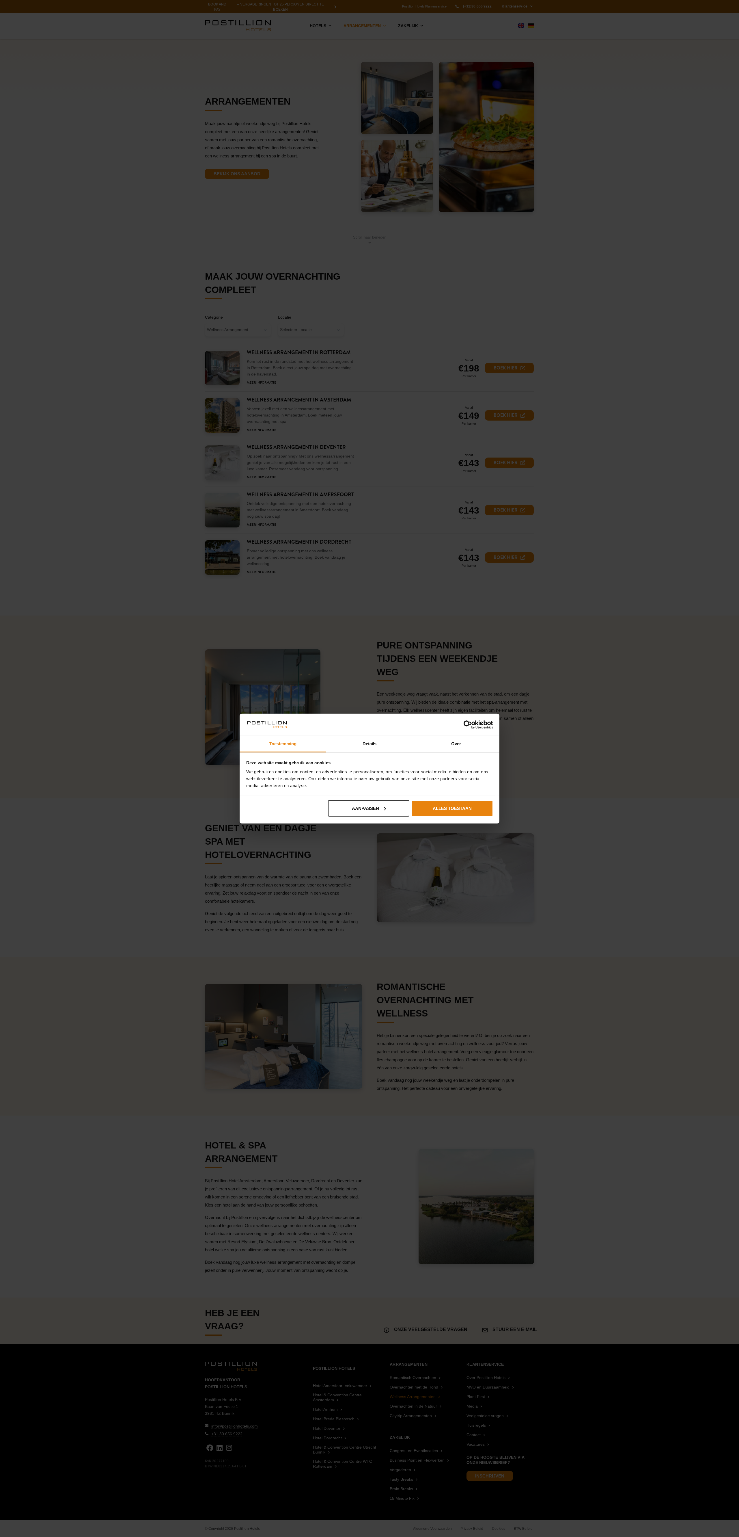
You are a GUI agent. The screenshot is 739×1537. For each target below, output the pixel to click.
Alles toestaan (452, 808)
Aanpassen (365, 808)
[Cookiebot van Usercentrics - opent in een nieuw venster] (468, 724)
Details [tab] (370, 743)
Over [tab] (456, 743)
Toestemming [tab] (282, 743)
